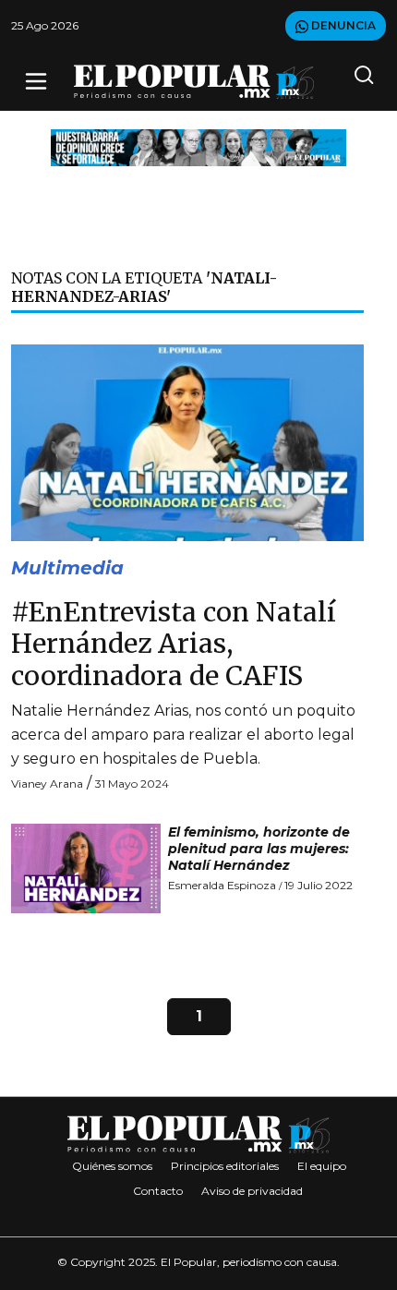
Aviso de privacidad (252, 1191)
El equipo (321, 1166)
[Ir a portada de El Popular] (194, 81)
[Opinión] (198, 146)
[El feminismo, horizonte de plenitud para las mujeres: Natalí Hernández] (86, 869)
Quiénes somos (112, 1166)
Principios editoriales (225, 1166)
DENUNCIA (342, 25)
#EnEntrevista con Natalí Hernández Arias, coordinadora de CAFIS (173, 644)
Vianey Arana (47, 783)
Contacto (158, 1191)
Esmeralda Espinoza (222, 885)
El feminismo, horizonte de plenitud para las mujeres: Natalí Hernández (259, 849)
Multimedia (67, 568)
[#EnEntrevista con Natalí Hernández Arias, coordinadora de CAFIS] (187, 442)
